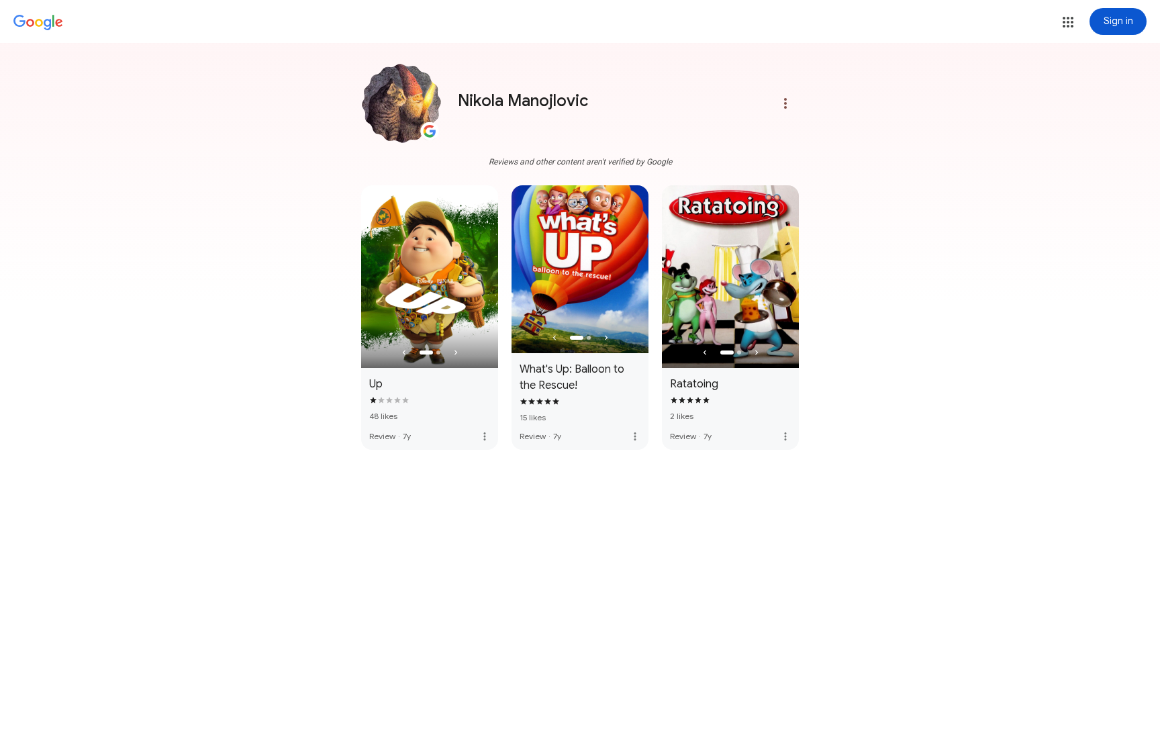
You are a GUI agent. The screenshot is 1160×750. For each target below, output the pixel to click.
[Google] (38, 23)
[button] (1068, 22)
